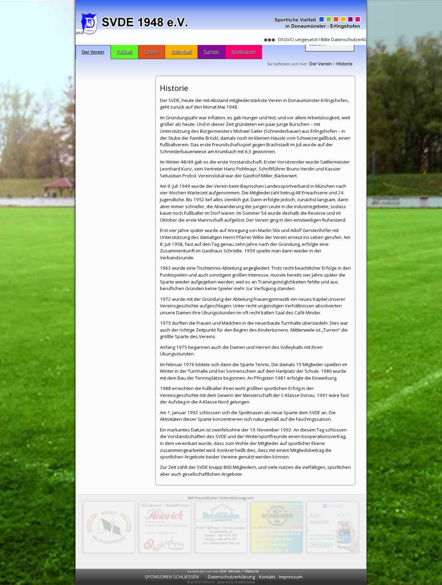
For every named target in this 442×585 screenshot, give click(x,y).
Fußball (124, 51)
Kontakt (267, 577)
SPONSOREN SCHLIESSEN (172, 577)
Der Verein (93, 52)
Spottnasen (243, 51)
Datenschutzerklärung (231, 577)
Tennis (151, 51)
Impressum (290, 577)
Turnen (211, 51)
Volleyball (181, 51)
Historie (344, 64)
